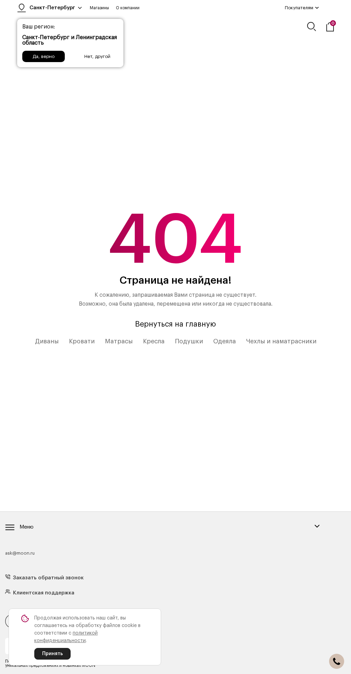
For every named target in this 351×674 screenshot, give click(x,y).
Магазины (99, 8)
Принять (52, 653)
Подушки (189, 341)
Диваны (47, 341)
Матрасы (119, 341)
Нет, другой (97, 56)
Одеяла (224, 341)
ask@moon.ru (20, 553)
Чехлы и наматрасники (281, 341)
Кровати (82, 341)
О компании (128, 8)
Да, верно (44, 56)
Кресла (154, 341)
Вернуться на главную (175, 324)
